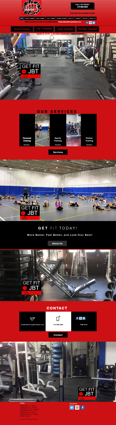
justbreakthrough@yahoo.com (72, 22)
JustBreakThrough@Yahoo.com (32, 324)
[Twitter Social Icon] (93, 22)
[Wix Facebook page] (87, 22)
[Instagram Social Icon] (90, 22)
